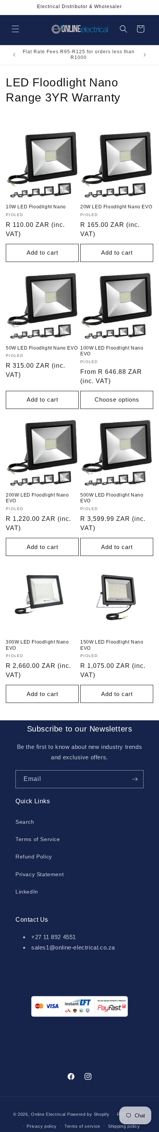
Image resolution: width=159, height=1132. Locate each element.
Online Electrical (48, 1114)
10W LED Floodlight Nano (36, 207)
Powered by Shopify (88, 1114)
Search (24, 822)
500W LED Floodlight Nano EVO (111, 498)
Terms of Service (37, 839)
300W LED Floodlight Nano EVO (37, 645)
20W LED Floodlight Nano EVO (116, 207)
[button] (15, 28)
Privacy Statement (39, 874)
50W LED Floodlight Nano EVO (42, 348)
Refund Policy (33, 856)
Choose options (117, 399)
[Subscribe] (134, 779)
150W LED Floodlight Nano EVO (111, 645)
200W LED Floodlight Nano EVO (37, 498)
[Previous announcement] (14, 54)
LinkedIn (26, 892)
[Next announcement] (144, 54)
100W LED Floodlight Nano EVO (111, 351)
